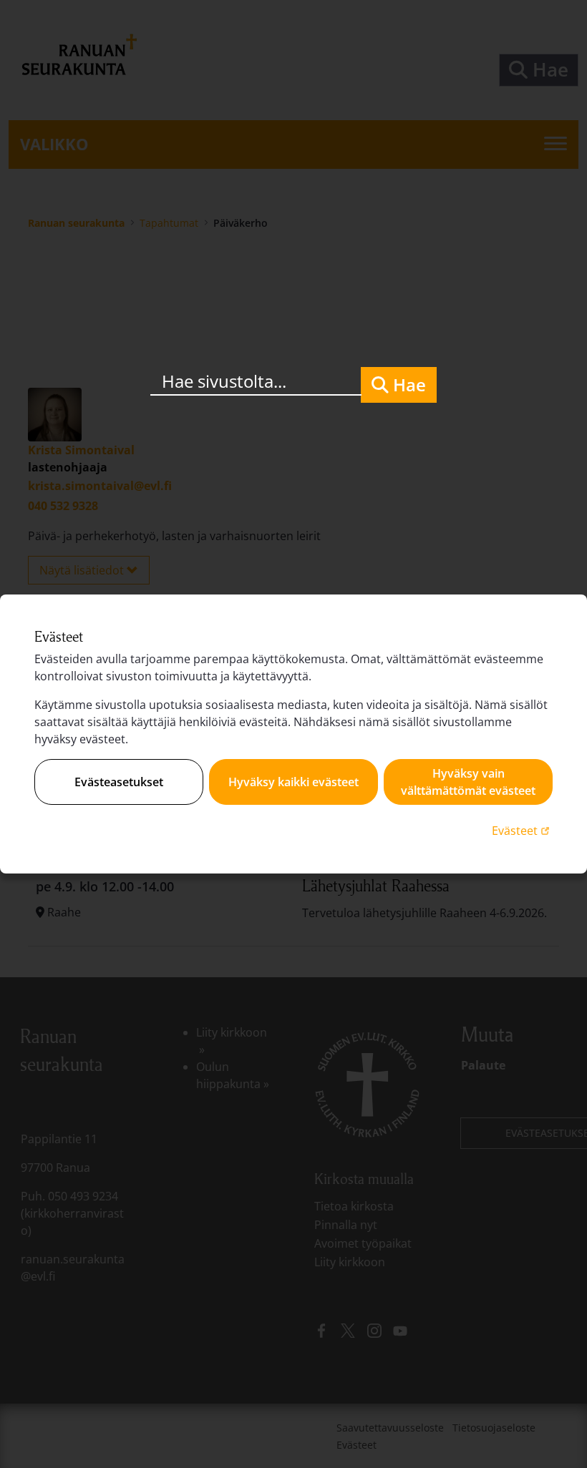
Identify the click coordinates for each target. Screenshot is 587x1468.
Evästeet (522, 830)
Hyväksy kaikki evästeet (293, 782)
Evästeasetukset (118, 782)
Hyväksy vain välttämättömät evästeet (468, 781)
